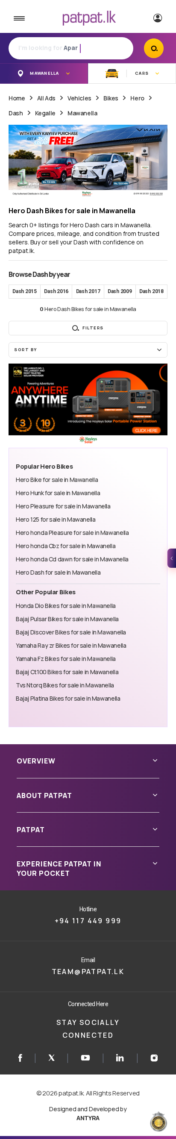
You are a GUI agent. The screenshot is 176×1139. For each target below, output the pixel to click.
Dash (16, 113)
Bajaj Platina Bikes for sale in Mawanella (68, 698)
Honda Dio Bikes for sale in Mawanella (66, 606)
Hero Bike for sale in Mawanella (57, 480)
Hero (137, 98)
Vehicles (79, 98)
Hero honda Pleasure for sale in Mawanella (72, 532)
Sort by (25, 349)
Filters (93, 328)
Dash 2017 (88, 291)
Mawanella (82, 113)
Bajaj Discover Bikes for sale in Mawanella (71, 632)
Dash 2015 (24, 291)
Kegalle (45, 113)
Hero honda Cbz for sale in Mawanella (65, 546)
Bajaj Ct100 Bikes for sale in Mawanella (67, 672)
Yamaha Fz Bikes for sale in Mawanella (66, 659)
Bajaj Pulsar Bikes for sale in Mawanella (67, 619)
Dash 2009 (120, 291)
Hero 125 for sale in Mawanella (56, 519)
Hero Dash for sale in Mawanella (58, 572)
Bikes (110, 98)
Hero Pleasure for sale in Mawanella (63, 506)
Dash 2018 (151, 291)
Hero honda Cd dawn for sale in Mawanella (72, 559)
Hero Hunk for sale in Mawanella (58, 493)
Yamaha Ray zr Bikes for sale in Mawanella (71, 645)
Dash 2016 (56, 291)
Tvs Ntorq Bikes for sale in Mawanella (65, 685)
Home (17, 98)
